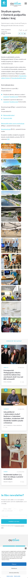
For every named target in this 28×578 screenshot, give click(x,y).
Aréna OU (3, 33)
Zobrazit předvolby (14, 572)
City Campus (8, 33)
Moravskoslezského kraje (18, 78)
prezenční (6, 97)
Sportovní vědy (7, 118)
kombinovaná (14, 97)
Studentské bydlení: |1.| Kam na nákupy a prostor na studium (13, 477)
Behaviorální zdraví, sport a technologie (12, 123)
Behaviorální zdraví (8, 115)
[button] (25, 548)
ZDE (8, 139)
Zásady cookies (10, 576)
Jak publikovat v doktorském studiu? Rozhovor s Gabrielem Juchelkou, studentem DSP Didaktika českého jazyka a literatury (14, 417)
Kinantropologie (6, 129)
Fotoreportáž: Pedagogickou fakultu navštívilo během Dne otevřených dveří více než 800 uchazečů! (13, 374)
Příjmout (14, 564)
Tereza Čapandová (6, 29)
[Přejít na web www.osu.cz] (4, 3)
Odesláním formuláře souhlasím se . (12, 526)
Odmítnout (14, 568)
